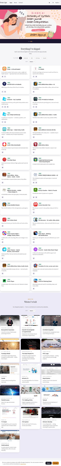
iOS (32, 58)
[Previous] (3, 24)
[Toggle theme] (49, 2)
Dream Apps (3, 2)
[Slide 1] (28, 41)
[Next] (58, 24)
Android (26, 58)
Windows (38, 58)
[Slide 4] (32, 41)
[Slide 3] (31, 41)
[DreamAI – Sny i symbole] (30, 24)
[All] (20, 58)
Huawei (44, 58)
